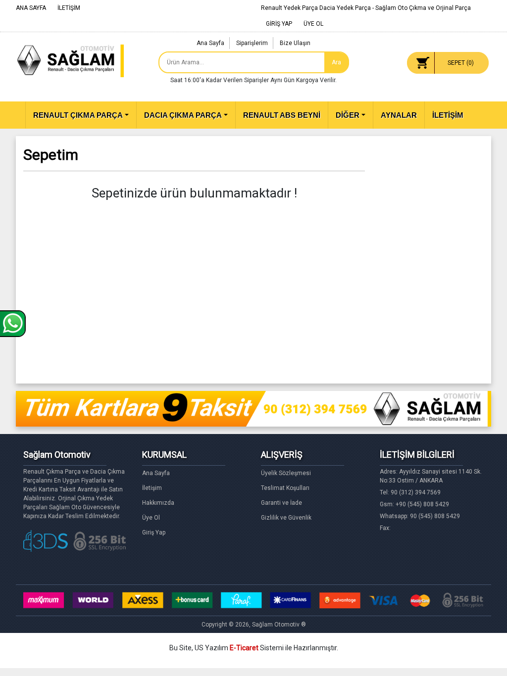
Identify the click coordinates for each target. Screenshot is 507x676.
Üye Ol (151, 517)
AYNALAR (399, 115)
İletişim (152, 487)
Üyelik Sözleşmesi (286, 473)
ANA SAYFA (31, 7)
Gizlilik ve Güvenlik (286, 517)
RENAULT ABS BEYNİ (281, 115)
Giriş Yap (153, 532)
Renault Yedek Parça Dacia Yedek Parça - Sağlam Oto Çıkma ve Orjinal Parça (366, 7)
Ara (336, 62)
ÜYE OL (313, 23)
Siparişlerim (252, 43)
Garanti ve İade (281, 502)
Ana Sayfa (210, 43)
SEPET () (461, 62)
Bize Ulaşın (295, 43)
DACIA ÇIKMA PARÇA (183, 115)
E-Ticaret (244, 648)
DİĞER (347, 115)
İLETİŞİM (68, 7)
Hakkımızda (158, 502)
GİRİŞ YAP (279, 23)
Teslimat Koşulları (285, 487)
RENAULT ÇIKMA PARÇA (78, 115)
